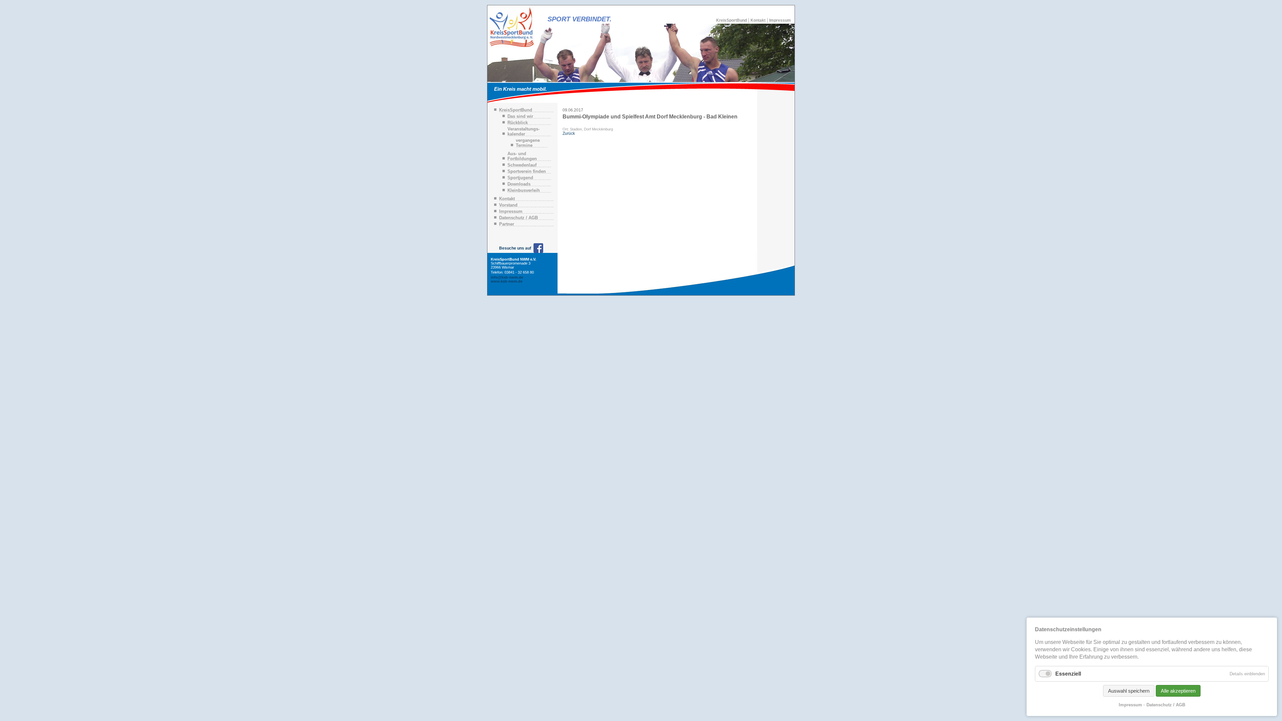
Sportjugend (520, 177)
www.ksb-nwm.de (506, 281)
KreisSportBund (731, 20)
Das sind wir (520, 116)
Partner (506, 224)
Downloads (518, 184)
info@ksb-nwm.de (507, 277)
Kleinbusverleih (523, 190)
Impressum (780, 20)
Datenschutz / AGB (518, 217)
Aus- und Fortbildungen (522, 156)
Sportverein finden (526, 171)
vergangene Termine (528, 143)
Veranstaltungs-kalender (523, 131)
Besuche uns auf (515, 248)
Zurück (569, 133)
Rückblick (517, 122)
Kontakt (758, 20)
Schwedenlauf (522, 164)
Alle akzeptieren (1178, 691)
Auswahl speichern (1128, 691)
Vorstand (508, 205)
